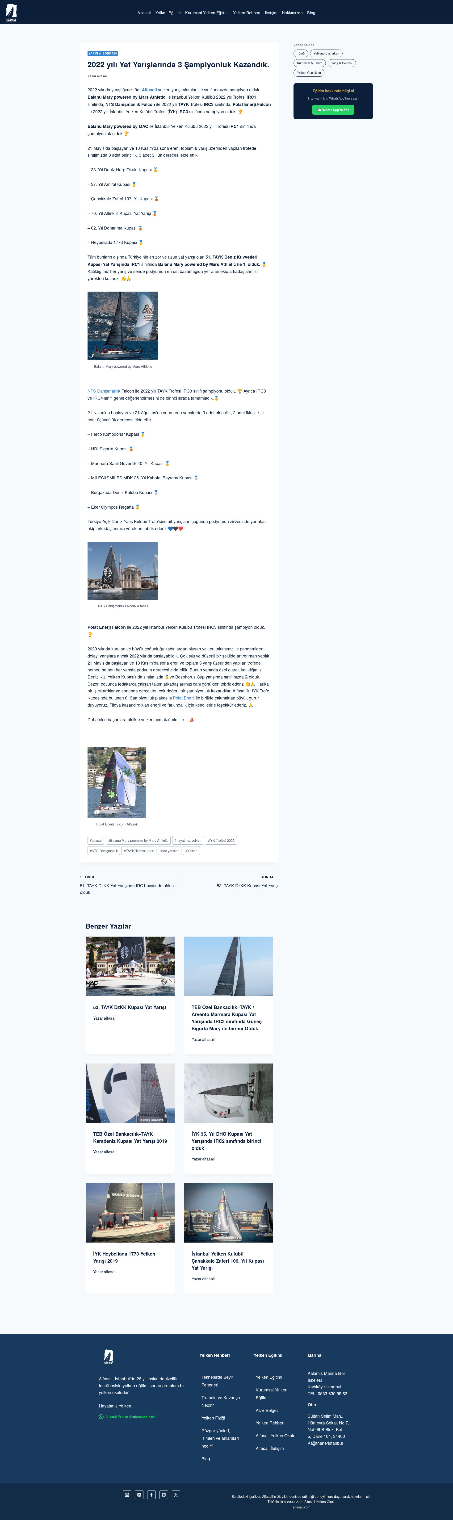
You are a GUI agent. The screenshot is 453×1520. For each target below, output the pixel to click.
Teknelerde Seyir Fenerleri (217, 1380)
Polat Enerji (184, 698)
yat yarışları (169, 850)
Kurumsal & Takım (309, 63)
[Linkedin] (139, 1495)
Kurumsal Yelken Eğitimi (206, 12)
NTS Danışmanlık (104, 391)
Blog (311, 12)
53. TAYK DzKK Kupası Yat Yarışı (248, 881)
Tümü (301, 53)
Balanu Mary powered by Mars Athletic (138, 840)
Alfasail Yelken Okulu (275, 1435)
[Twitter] (176, 1495)
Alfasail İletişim (270, 1448)
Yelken (191, 850)
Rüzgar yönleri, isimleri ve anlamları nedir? (220, 1438)
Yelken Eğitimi (168, 12)
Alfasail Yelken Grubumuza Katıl (130, 1416)
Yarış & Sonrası (102, 53)
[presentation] (130, 966)
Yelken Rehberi (246, 12)
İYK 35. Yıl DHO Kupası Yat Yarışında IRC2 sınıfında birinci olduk (226, 1140)
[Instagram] (127, 1495)
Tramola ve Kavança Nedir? (220, 1401)
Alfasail (144, 12)
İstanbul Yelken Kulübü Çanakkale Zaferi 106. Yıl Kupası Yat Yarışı (228, 1260)
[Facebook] (151, 1495)
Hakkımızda (292, 12)
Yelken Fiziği (213, 1418)
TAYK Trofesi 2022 (139, 850)
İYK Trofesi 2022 (221, 840)
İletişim (271, 12)
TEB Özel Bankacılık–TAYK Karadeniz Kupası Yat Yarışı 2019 (130, 1137)
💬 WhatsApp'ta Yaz (333, 109)
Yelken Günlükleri (309, 72)
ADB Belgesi (268, 1410)
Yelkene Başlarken (326, 53)
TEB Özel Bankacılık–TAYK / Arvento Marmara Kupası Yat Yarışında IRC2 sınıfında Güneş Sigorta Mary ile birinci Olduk (227, 1018)
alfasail (102, 75)
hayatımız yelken (188, 840)
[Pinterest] (163, 1495)
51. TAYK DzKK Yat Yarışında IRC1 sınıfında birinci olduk (127, 885)
